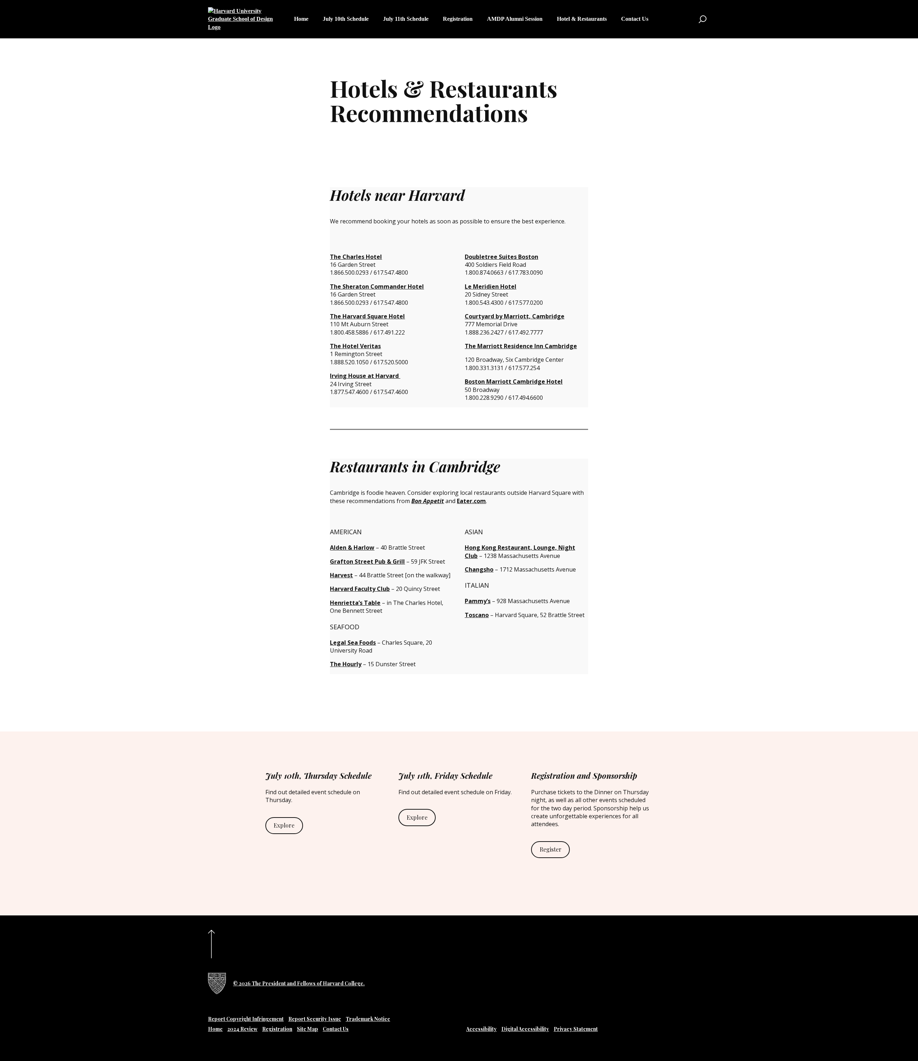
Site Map (307, 1029)
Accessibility (481, 1029)
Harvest (341, 575)
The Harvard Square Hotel (367, 316)
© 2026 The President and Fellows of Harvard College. (299, 983)
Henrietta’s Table (355, 603)
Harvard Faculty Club (360, 589)
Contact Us (634, 19)
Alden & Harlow (352, 547)
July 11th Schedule (406, 19)
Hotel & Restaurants (582, 19)
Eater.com (471, 501)
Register (551, 849)
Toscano (477, 615)
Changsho (479, 569)
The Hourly (345, 664)
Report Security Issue (314, 1018)
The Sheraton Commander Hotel (377, 286)
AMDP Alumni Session (515, 19)
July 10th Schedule (346, 19)
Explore (284, 825)
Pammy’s (478, 601)
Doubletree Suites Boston (501, 257)
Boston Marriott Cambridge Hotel (514, 381)
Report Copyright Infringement (246, 1018)
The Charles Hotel (356, 257)
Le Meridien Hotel (490, 286)
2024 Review (242, 1029)
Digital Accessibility (525, 1029)
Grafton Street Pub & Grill (367, 561)
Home (301, 19)
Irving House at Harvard (365, 376)
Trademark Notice (368, 1018)
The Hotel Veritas (355, 346)
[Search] (702, 19)
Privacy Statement (576, 1029)
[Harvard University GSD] (217, 983)
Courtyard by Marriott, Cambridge (514, 316)
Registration (458, 19)
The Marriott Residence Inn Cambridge (521, 346)
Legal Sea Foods (353, 642)
